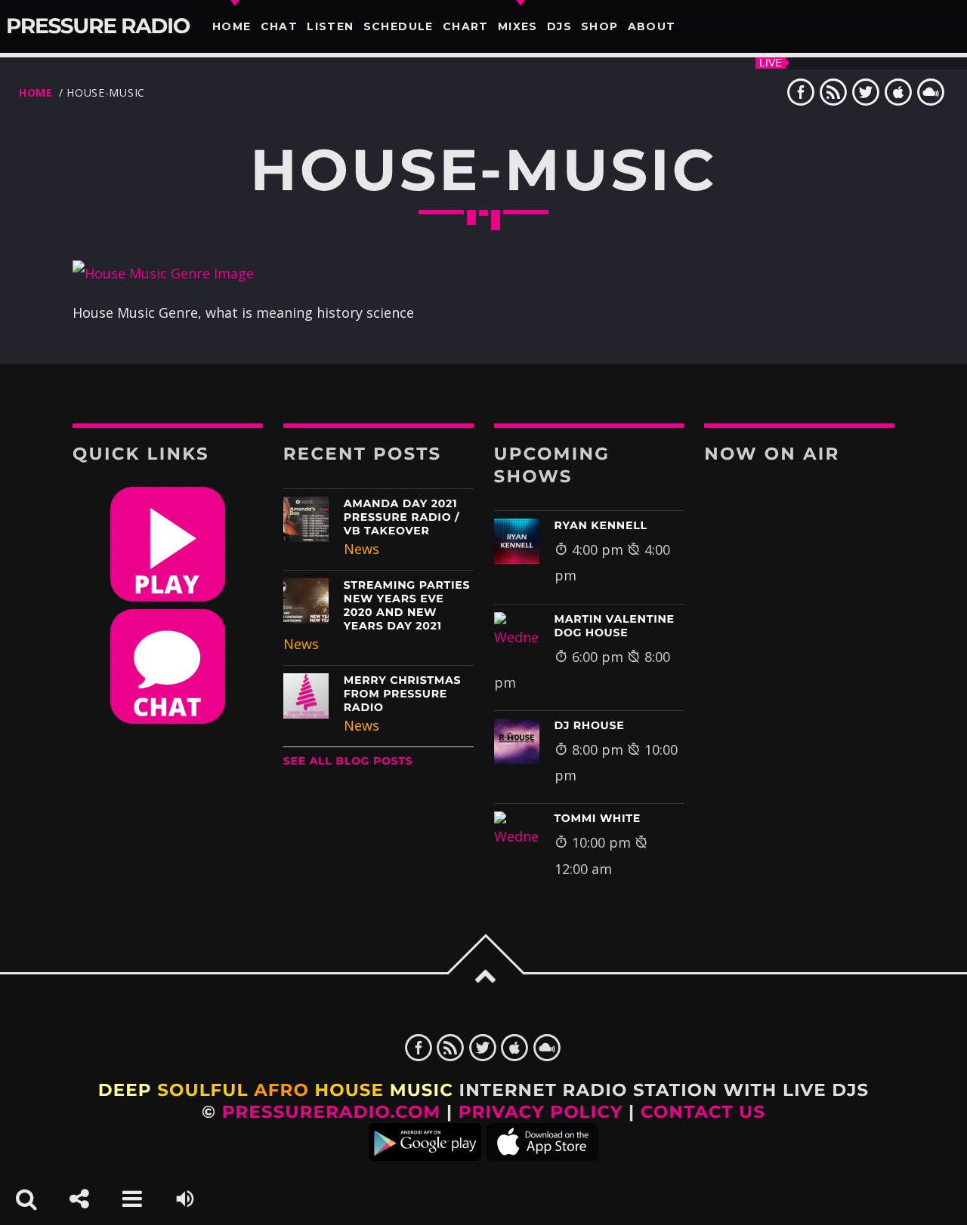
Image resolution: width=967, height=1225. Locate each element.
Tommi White (598, 818)
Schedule (398, 26)
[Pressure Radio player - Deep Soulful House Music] (167, 596)
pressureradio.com (331, 1111)
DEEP (125, 1089)
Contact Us (703, 1111)
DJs (559, 26)
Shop (600, 26)
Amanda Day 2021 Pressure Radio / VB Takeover (402, 517)
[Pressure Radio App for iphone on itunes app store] (542, 1154)
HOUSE (349, 1089)
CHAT (279, 26)
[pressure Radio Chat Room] (167, 718)
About (652, 26)
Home (232, 26)
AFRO (281, 1089)
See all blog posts (348, 761)
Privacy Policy (541, 1111)
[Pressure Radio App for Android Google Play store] (425, 1154)
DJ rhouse (590, 725)
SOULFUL (202, 1089)
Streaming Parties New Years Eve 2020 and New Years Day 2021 (407, 605)
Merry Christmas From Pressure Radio (402, 693)
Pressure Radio (98, 26)
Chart (466, 26)
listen (330, 26)
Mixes (518, 26)
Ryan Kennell (601, 525)
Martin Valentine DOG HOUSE (615, 625)
